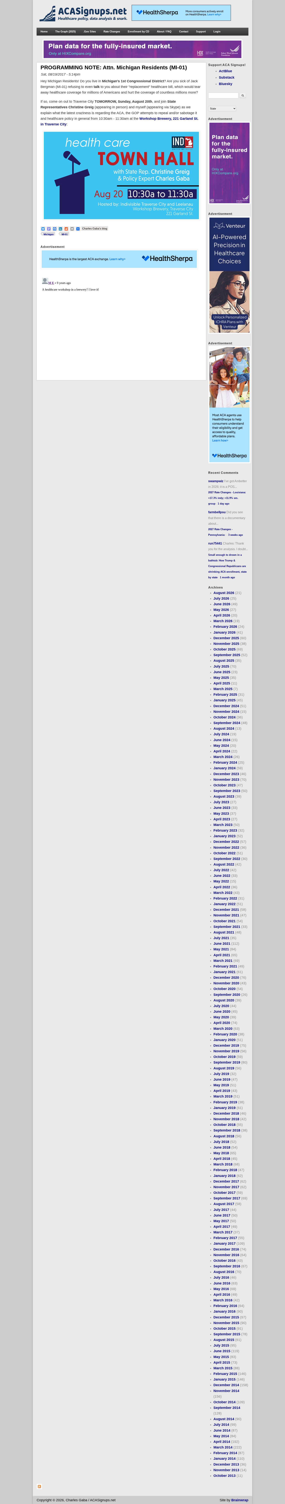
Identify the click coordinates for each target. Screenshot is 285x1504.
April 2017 (221, 1227)
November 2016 (226, 1255)
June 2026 (221, 604)
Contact (183, 31)
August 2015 (223, 1340)
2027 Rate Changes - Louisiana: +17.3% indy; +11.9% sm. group (227, 498)
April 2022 (221, 887)
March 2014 (222, 1447)
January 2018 (224, 1176)
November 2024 (226, 712)
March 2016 (222, 1300)
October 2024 (224, 717)
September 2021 (226, 927)
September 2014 (226, 1408)
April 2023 (221, 819)
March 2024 (222, 757)
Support (201, 31)
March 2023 (222, 825)
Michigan (49, 234)
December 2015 (226, 1317)
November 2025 (226, 644)
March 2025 (222, 689)
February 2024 (225, 762)
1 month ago (227, 577)
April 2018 (221, 1159)
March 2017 (222, 1232)
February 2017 (225, 1238)
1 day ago (223, 503)
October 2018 (224, 1125)
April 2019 (221, 1091)
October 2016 (224, 1261)
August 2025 (223, 661)
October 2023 (224, 785)
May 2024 (221, 746)
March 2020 (222, 1029)
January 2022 (224, 904)
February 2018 (225, 1170)
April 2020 (221, 1023)
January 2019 (224, 1108)
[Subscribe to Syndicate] (39, 1488)
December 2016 (226, 1249)
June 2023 (221, 808)
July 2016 (221, 1277)
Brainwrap (239, 1500)
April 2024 (221, 751)
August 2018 (223, 1136)
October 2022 (224, 853)
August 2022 (223, 864)
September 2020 (226, 995)
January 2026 (224, 632)
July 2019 (221, 1074)
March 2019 (222, 1096)
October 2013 (224, 1476)
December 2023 (226, 774)
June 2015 (221, 1351)
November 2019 (226, 1051)
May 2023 (221, 813)
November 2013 (226, 1470)
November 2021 (226, 915)
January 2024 (224, 768)
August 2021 (223, 932)
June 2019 (221, 1079)
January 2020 (224, 1040)
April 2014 (221, 1442)
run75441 (215, 543)
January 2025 (224, 700)
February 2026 (225, 627)
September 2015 (226, 1334)
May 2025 (221, 678)
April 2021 (221, 955)
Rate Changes (112, 31)
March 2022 (222, 893)
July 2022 (221, 870)
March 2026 (222, 621)
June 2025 (221, 672)
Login (216, 31)
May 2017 (221, 1221)
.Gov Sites (89, 31)
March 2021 (222, 961)
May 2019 (221, 1085)
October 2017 (224, 1193)
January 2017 (224, 1243)
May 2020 (221, 1017)
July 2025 (221, 666)
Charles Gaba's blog (94, 228)
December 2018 (226, 1113)
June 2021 (221, 944)
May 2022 (221, 881)
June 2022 (221, 876)
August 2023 (223, 796)
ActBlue (225, 71)
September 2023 (226, 791)
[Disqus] (121, 324)
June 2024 (221, 740)
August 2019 (223, 1068)
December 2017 (226, 1181)
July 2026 (221, 598)
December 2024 (226, 706)
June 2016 (221, 1283)
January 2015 (224, 1379)
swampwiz (215, 481)
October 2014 (224, 1402)
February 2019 (225, 1102)
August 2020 (223, 1000)
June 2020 (221, 1011)
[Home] (84, 20)
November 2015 (226, 1323)
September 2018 (226, 1130)
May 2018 (221, 1153)
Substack (226, 77)
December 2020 (226, 978)
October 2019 (224, 1057)
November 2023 (226, 780)
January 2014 (224, 1459)
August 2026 (223, 593)
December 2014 (226, 1385)
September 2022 (226, 859)
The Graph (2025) (65, 31)
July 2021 (221, 938)
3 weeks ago (235, 534)
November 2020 (226, 983)
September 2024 (226, 723)
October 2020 (224, 989)
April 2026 (221, 615)
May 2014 (221, 1436)
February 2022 (225, 898)
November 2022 (226, 847)
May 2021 (221, 949)
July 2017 (221, 1210)
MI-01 (65, 234)
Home (44, 31)
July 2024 (221, 734)
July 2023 (221, 802)
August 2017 (223, 1204)
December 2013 (226, 1464)
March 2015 (222, 1368)
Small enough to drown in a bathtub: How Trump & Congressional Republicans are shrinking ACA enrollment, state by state (227, 566)
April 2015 (221, 1362)
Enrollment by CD (138, 31)
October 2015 (224, 1328)
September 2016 (226, 1266)
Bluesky (225, 84)
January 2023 (224, 836)
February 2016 (225, 1306)
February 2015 (225, 1374)
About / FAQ (164, 31)
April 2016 (221, 1294)
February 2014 (225, 1453)
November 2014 (226, 1391)
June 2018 (221, 1147)
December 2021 (226, 910)
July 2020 (221, 1006)
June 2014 (221, 1430)
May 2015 (221, 1357)
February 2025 (225, 694)
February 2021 (225, 966)
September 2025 (226, 655)
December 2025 (226, 638)
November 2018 (226, 1119)
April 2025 (221, 683)
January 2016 (224, 1311)
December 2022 (226, 842)
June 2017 (221, 1215)
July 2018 (221, 1142)
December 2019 (226, 1045)
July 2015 (221, 1345)
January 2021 (224, 972)
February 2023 (225, 830)
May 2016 (221, 1289)
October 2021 (224, 921)
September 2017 (226, 1198)
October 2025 (224, 649)
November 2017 (226, 1187)
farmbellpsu (217, 512)
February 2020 (225, 1034)
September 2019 (226, 1062)
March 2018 (222, 1164)
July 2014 (221, 1425)
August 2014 (223, 1419)
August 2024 (223, 728)
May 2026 (221, 610)
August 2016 (223, 1272)
